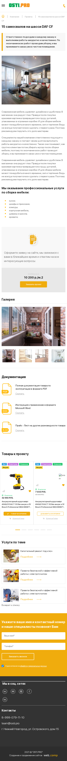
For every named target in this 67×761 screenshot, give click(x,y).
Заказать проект (33, 284)
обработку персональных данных (33, 666)
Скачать (19, 393)
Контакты (9, 710)
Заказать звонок (64, 5)
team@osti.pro (11, 723)
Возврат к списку (11, 605)
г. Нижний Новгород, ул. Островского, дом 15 (30, 729)
